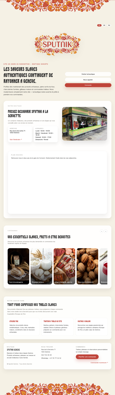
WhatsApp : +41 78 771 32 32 (51, 358)
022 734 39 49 (46, 355)
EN (104, 25)
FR (99, 25)
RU (109, 25)
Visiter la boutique (88, 74)
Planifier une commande (87, 357)
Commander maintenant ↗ (99, 362)
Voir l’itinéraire (15, 139)
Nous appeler (88, 80)
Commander (88, 85)
